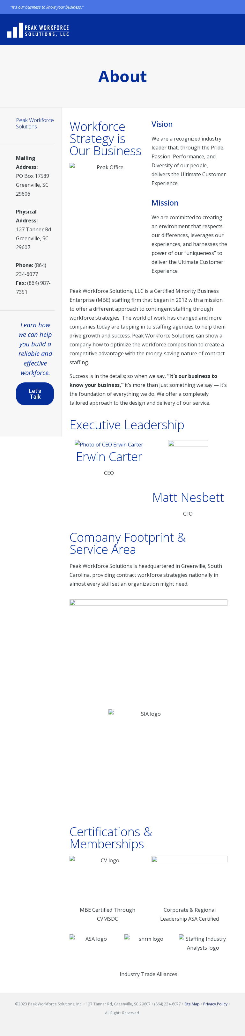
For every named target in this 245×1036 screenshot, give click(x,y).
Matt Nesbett (188, 497)
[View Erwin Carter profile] (109, 444)
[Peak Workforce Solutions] (38, 29)
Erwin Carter (109, 456)
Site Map (192, 1004)
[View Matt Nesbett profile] (188, 465)
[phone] (231, 7)
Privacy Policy (215, 1004)
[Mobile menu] (234, 29)
